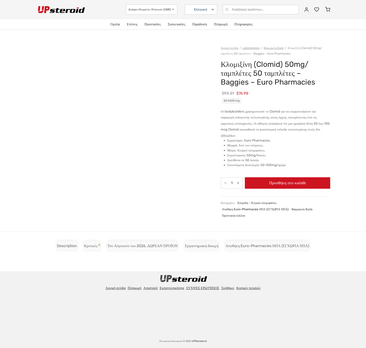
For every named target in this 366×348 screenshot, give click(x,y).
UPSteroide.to (199, 341)
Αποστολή (150, 288)
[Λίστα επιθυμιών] (317, 9)
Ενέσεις (132, 24)
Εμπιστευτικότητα (172, 288)
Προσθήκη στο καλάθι (287, 182)
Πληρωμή (220, 24)
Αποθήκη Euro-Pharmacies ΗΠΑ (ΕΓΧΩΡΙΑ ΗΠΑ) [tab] (267, 246)
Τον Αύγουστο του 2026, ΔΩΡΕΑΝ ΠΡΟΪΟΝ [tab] (142, 246)
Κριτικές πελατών (248, 288)
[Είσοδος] (306, 9)
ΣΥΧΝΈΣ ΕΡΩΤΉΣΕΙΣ (202, 288)
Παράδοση (199, 24)
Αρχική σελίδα (229, 48)
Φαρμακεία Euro (273, 48)
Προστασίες (152, 24)
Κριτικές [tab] (92, 245)
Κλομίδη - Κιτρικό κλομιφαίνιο (256, 203)
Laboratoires (250, 48)
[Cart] (327, 9)
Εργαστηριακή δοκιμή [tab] (201, 246)
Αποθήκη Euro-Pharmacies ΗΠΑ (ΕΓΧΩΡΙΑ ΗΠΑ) (255, 209)
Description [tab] (67, 246)
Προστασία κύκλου (233, 215)
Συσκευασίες (176, 24)
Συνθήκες (227, 288)
